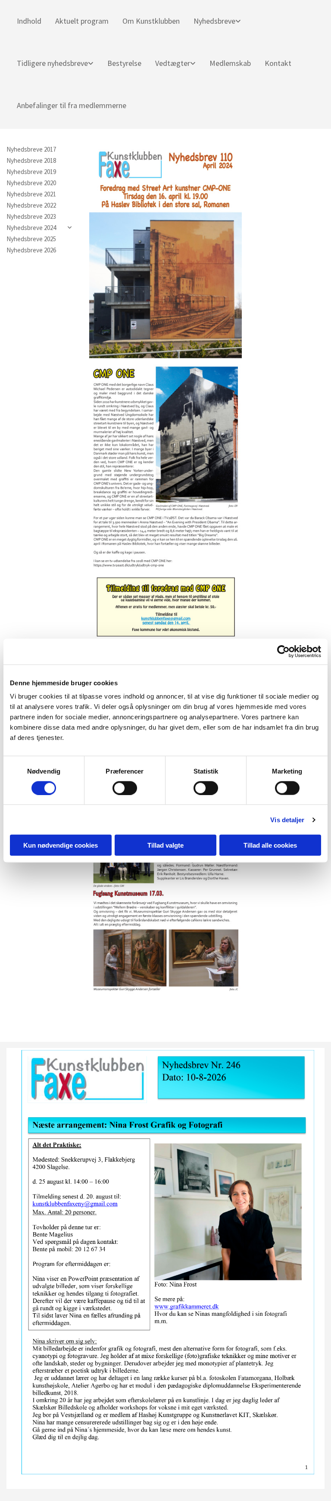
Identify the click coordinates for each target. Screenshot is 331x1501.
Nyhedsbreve (214, 21)
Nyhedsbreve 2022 (31, 205)
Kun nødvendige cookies (60, 845)
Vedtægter (172, 63)
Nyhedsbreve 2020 (31, 183)
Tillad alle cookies (270, 845)
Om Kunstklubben (151, 21)
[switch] (124, 788)
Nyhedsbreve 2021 (31, 194)
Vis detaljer (287, 819)
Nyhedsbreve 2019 (31, 171)
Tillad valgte (165, 845)
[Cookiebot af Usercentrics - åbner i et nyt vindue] (283, 651)
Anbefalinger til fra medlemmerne (71, 105)
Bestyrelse (124, 63)
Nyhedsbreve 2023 (31, 216)
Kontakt (278, 63)
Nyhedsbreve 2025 (31, 239)
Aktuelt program (82, 21)
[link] (213, 21)
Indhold (29, 21)
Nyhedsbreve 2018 (31, 160)
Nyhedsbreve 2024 (31, 227)
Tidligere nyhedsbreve (52, 63)
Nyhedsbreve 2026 (31, 250)
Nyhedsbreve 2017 (31, 149)
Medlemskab (230, 63)
